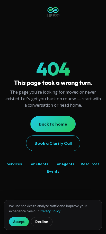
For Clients (38, 164)
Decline (41, 221)
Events (53, 171)
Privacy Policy (50, 211)
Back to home (53, 124)
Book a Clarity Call (53, 143)
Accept (19, 221)
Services (14, 164)
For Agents (64, 164)
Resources (90, 164)
